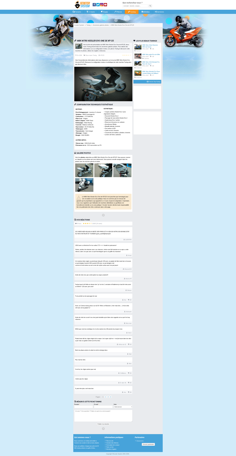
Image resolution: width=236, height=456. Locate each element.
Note (115, 404)
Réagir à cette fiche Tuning (89, 402)
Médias (147, 12)
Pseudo (77, 404)
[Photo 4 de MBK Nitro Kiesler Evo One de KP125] (84, 191)
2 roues (92, 12)
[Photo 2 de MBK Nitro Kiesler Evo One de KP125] (103, 176)
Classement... (140, 441)
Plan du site (109, 441)
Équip (105, 12)
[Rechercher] (150, 6)
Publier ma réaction (103, 424)
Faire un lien (110, 447)
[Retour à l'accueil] (82, 5)
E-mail (96, 404)
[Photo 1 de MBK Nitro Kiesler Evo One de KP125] (84, 176)
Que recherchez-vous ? (132, 3)
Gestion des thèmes (112, 443)
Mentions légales (111, 449)
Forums (78, 12)
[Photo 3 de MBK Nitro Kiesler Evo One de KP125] (122, 176)
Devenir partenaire (148, 444)
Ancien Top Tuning (154, 81)
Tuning (133, 12)
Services (160, 12)
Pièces (119, 12)
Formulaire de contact (112, 445)
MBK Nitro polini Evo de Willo (151, 54)
